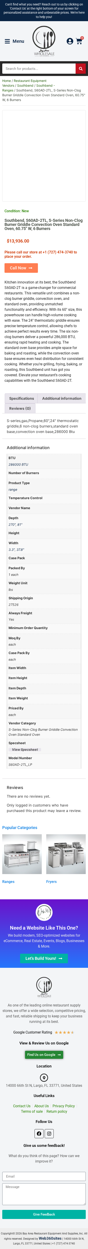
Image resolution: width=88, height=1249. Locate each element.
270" (12, 524)
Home (6, 81)
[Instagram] (49, 1133)
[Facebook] (39, 1133)
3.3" (12, 549)
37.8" (20, 549)
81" (19, 524)
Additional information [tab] (61, 398)
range (13, 489)
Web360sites (50, 1238)
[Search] (81, 68)
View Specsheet (25, 749)
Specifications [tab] (21, 398)
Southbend (25, 85)
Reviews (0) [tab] (20, 408)
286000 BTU (18, 464)
